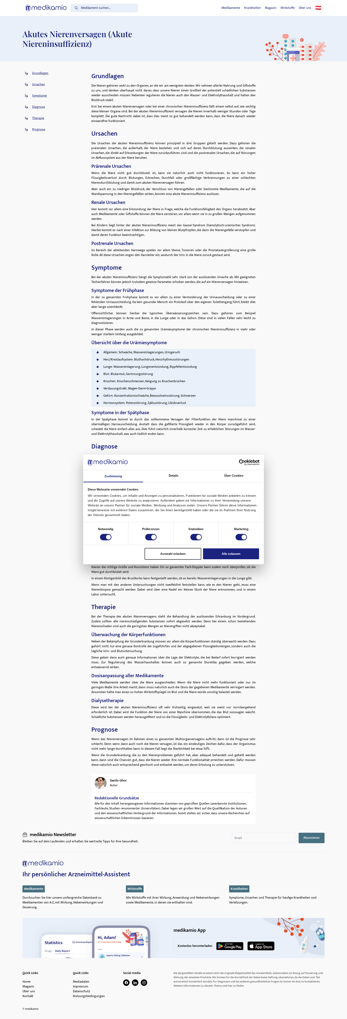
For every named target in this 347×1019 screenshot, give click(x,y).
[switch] (151, 537)
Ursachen (38, 84)
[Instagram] (144, 982)
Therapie (38, 118)
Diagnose (38, 107)
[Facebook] (126, 982)
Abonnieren (311, 838)
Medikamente (230, 8)
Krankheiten (252, 8)
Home (26, 981)
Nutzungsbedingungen (89, 996)
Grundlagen (40, 73)
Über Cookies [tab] (233, 475)
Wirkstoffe (288, 8)
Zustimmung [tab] (113, 476)
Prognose (38, 129)
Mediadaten (81, 981)
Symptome (39, 95)
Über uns (305, 8)
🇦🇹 (318, 8)
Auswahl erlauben (173, 553)
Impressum (80, 986)
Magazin (271, 8)
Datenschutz (81, 991)
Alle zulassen (231, 553)
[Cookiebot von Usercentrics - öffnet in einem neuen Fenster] (241, 462)
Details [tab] (174, 475)
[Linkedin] (135, 982)
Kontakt (27, 996)
